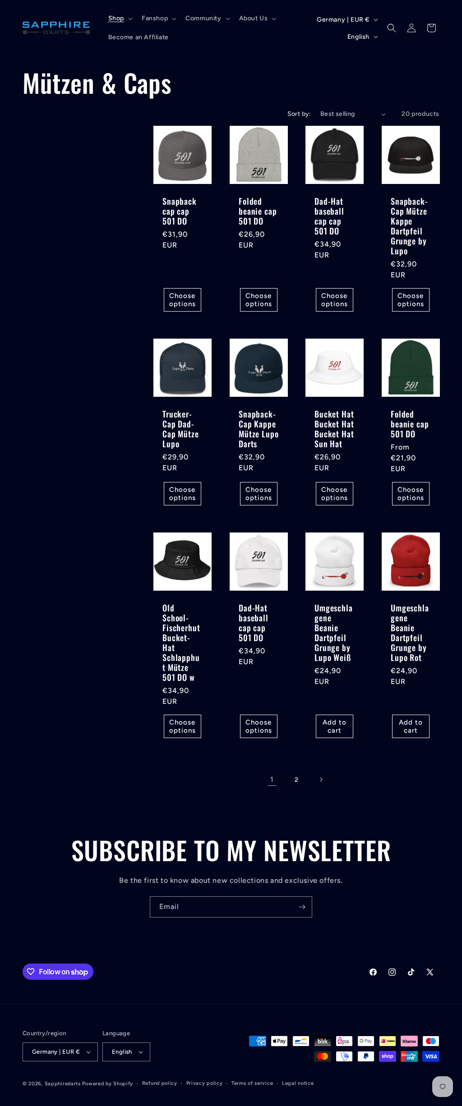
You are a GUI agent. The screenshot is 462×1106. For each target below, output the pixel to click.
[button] (119, 18)
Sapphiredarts (63, 1084)
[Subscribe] (302, 907)
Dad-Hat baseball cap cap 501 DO (329, 216)
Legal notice (298, 1083)
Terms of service (252, 1083)
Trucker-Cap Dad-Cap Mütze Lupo (180, 429)
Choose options (182, 300)
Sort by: (299, 114)
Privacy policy (204, 1083)
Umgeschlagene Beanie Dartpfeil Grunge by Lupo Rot (410, 633)
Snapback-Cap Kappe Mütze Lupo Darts (258, 429)
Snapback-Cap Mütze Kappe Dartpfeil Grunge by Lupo (409, 226)
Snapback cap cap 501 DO (179, 211)
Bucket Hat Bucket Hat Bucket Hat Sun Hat (334, 429)
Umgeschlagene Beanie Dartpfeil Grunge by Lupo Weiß (333, 633)
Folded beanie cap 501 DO (258, 211)
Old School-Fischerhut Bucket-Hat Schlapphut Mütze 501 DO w (181, 643)
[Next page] (321, 779)
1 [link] (272, 779)
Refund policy (159, 1083)
